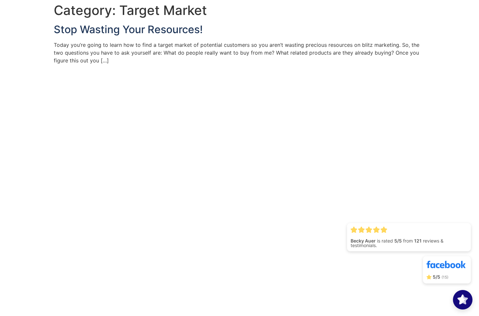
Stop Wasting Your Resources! (128, 29)
